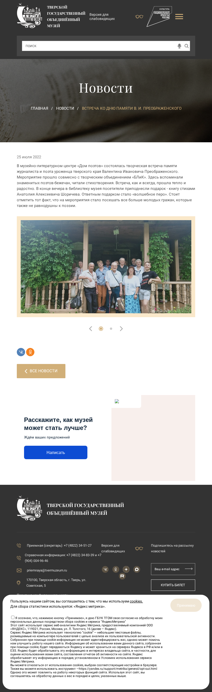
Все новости (43, 370)
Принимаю (186, 605)
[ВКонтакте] (21, 352)
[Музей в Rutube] (122, 576)
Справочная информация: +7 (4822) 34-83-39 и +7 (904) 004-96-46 (63, 558)
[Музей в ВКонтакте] (105, 569)
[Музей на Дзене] (126, 569)
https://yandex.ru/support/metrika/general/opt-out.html (118, 669)
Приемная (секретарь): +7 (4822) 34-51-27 (59, 545)
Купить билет (173, 585)
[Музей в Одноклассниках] (115, 569)
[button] (101, 329)
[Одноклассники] (30, 352)
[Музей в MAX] (136, 569)
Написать (56, 452)
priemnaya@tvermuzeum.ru (47, 570)
